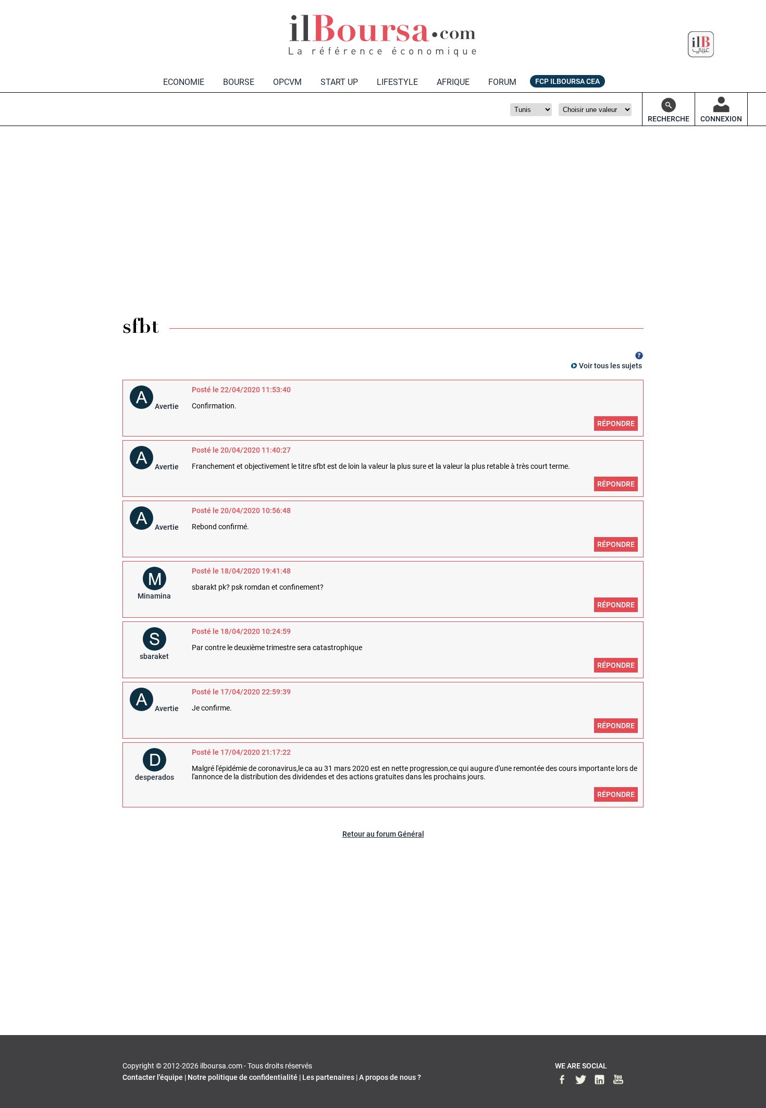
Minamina (154, 596)
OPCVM (287, 82)
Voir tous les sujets (610, 366)
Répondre (616, 423)
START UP (339, 82)
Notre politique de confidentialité (243, 1077)
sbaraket (154, 656)
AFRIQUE (453, 82)
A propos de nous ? (390, 1077)
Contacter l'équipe (152, 1077)
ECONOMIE (183, 82)
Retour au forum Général (383, 834)
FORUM (502, 82)
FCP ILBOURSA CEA (567, 81)
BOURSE (238, 82)
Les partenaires (328, 1077)
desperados (154, 777)
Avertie (167, 406)
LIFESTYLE (397, 82)
